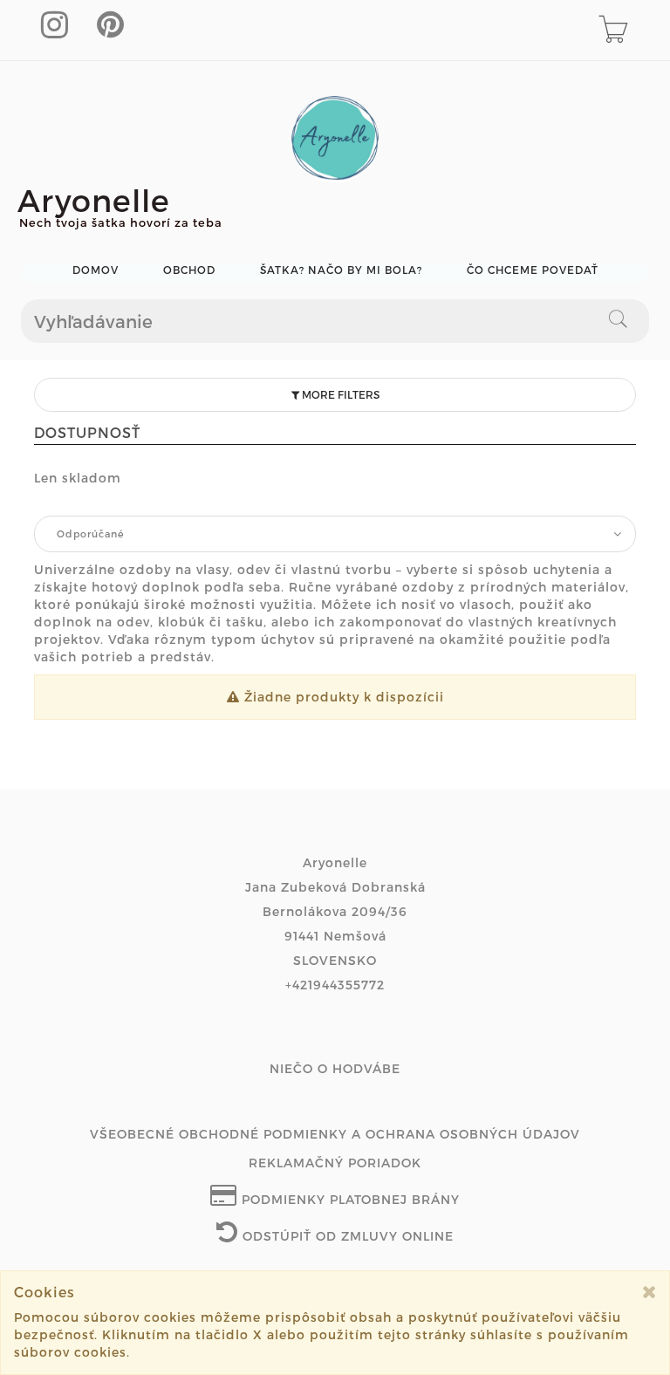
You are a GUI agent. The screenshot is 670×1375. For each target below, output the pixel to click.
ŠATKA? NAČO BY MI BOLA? (341, 270)
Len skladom (77, 477)
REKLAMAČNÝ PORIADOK (335, 1162)
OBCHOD (189, 270)
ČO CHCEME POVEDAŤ (532, 270)
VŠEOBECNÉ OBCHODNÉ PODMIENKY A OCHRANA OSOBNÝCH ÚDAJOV (335, 1133)
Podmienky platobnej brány (348, 1199)
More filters (339, 394)
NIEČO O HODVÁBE (335, 1068)
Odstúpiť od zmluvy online (346, 1235)
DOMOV (95, 270)
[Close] (649, 1292)
